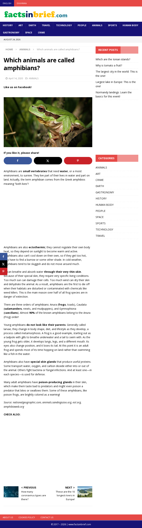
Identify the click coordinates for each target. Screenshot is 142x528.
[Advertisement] (48, 216)
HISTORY (8, 25)
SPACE (28, 32)
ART (20, 25)
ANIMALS (97, 25)
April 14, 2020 (16, 78)
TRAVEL (46, 25)
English (7, 3)
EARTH (32, 25)
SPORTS (112, 25)
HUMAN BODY (130, 25)
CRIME (41, 32)
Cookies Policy (26, 517)
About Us (8, 517)
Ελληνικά (22, 3)
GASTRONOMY (11, 32)
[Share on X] (48, 160)
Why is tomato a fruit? (109, 65)
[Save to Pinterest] (78, 160)
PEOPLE (82, 25)
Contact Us (46, 517)
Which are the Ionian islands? (113, 59)
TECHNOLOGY (64, 25)
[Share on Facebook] (18, 160)
